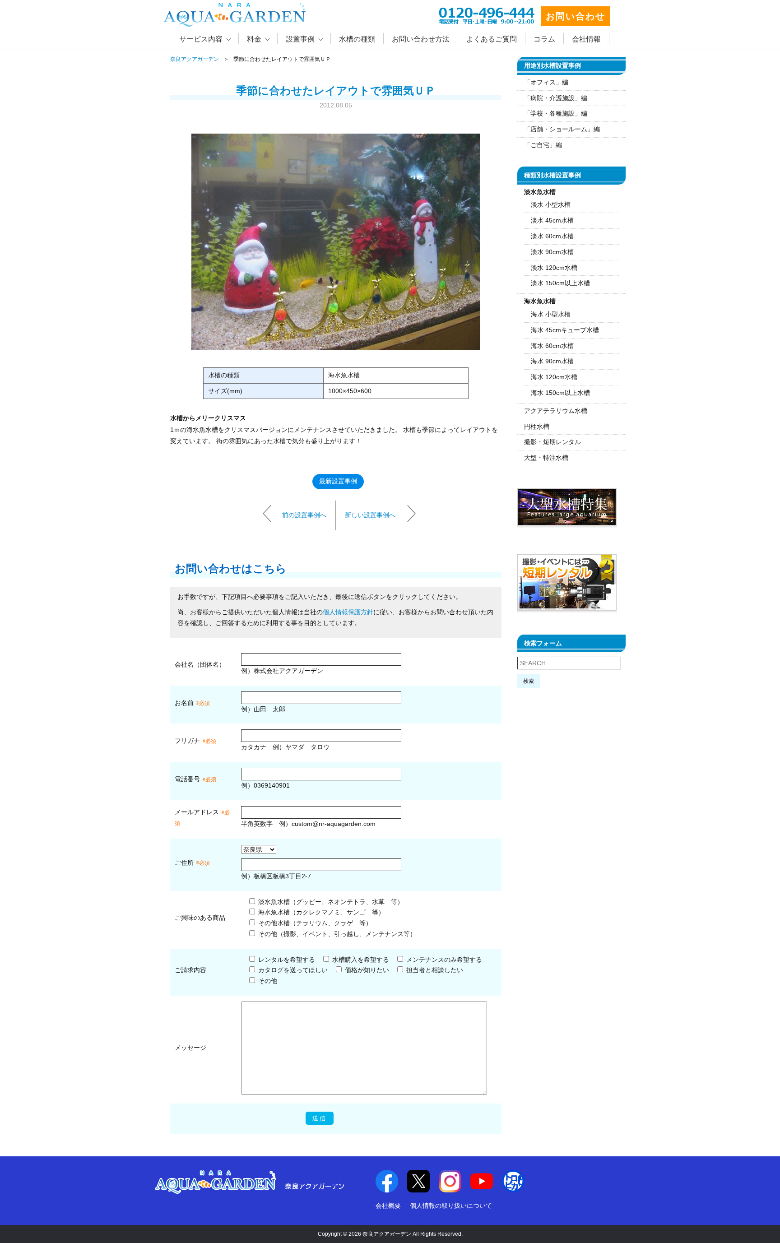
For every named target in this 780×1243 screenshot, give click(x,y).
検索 (528, 681)
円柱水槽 (536, 426)
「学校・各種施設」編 (555, 113)
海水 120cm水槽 (554, 376)
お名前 (184, 702)
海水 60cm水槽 (552, 345)
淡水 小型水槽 (551, 204)
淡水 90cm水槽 (552, 251)
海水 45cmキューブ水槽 (565, 330)
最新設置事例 (338, 481)
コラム (544, 39)
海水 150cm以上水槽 (560, 392)
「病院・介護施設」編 (555, 98)
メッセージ (190, 1047)
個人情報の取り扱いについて (451, 1205)
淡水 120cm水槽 (554, 267)
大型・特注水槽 (546, 457)
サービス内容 (201, 39)
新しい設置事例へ (370, 514)
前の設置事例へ (304, 514)
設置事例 (300, 39)
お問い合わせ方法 (421, 39)
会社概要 (388, 1205)
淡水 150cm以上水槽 (560, 283)
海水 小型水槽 (551, 314)
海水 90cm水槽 (552, 361)
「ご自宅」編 (543, 144)
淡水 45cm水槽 (552, 220)
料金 (254, 39)
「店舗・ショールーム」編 (562, 129)
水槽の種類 (357, 39)
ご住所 (192, 862)
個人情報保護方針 (348, 612)
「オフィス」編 (546, 82)
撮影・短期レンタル (552, 441)
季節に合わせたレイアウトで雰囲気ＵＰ (336, 90)
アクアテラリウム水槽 (555, 410)
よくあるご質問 (491, 39)
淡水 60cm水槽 (552, 236)
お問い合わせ (575, 16)
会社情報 (586, 39)
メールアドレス (197, 812)
